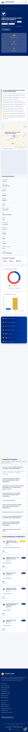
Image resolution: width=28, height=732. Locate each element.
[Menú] (25, 2)
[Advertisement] (14, 71)
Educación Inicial (5, 685)
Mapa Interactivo (5, 704)
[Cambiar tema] (20, 2)
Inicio (3, 8)
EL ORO (7, 8)
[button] (14, 136)
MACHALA (12, 8)
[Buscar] (22, 2)
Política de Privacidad (6, 708)
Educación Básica (6, 687)
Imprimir (19, 261)
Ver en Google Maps (18, 148)
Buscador (4, 702)
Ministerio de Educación (7, 712)
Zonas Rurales (5, 695)
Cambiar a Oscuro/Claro (8, 717)
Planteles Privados (6, 693)
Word (12, 261)
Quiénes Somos (5, 706)
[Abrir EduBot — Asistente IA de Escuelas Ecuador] (25, 729)
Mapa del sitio (5, 710)
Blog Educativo (5, 697)
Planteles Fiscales (6, 691)
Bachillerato (4, 689)
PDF (6, 261)
